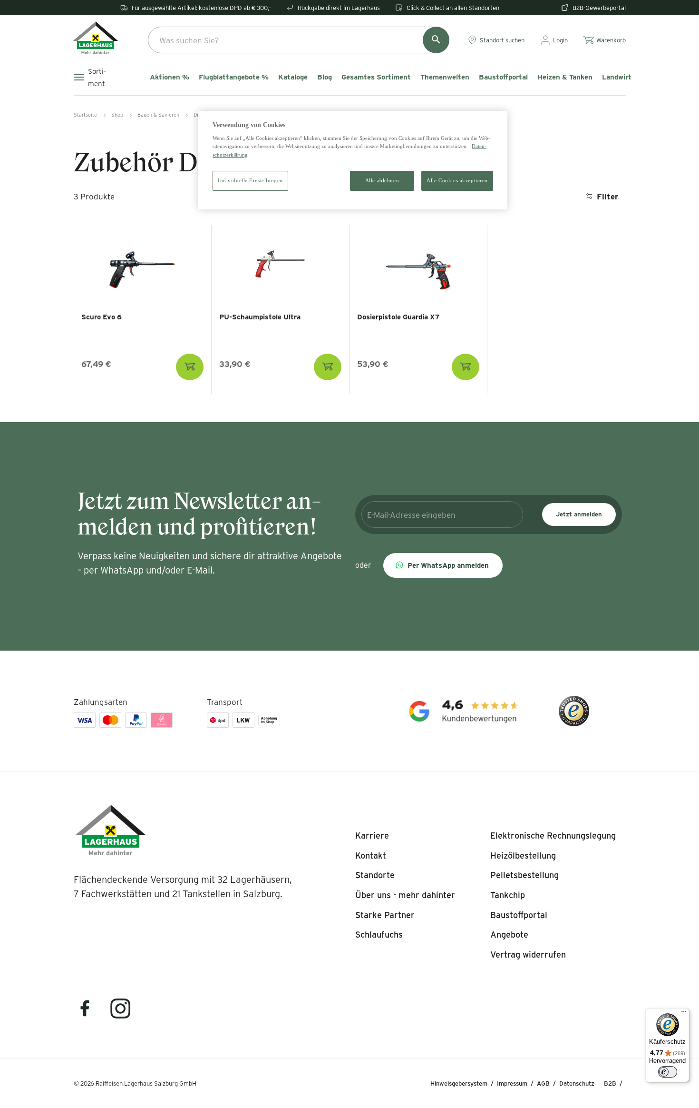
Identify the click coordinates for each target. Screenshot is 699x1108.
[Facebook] (91, 1014)
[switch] (667, 1072)
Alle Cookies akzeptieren (457, 180)
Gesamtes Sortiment (376, 77)
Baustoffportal (503, 77)
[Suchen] (436, 40)
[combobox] (298, 40)
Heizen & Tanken (564, 77)
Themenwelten (444, 77)
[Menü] (683, 1013)
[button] (443, 565)
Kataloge (293, 77)
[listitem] (372, 836)
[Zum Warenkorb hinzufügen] (190, 367)
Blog (324, 77)
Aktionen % (169, 77)
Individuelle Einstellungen (250, 180)
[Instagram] (120, 1014)
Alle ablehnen (382, 180)
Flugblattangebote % (234, 77)
